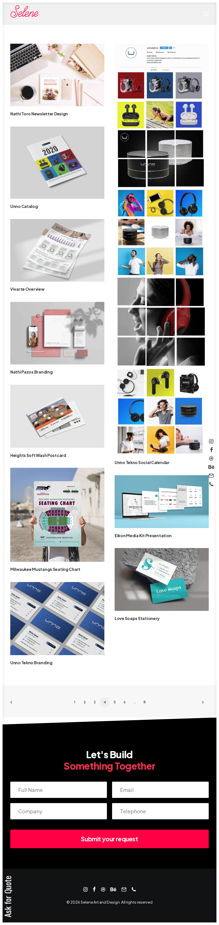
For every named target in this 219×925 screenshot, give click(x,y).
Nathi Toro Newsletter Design (39, 113)
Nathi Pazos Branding (31, 371)
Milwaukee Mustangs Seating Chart (45, 569)
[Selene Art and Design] (24, 13)
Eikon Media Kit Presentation (143, 535)
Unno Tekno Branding (31, 662)
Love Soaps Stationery (137, 618)
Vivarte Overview (27, 289)
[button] (206, 14)
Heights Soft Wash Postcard (38, 455)
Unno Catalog (24, 206)
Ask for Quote (7, 896)
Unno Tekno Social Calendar (142, 462)
